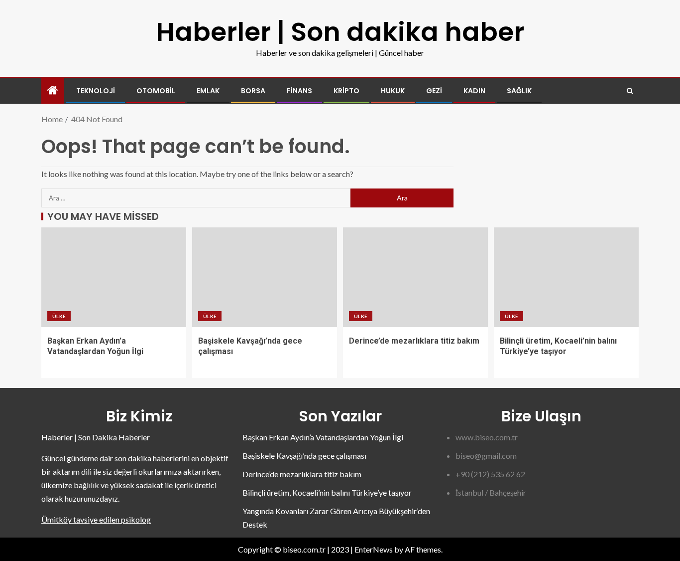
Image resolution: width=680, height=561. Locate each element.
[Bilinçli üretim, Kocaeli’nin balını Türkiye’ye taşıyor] (566, 277)
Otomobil (155, 91)
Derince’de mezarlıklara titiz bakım (414, 341)
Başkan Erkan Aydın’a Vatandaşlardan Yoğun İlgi (322, 437)
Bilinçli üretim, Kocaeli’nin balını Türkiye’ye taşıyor (327, 492)
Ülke (59, 316)
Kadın (474, 91)
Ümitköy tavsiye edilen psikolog (96, 519)
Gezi (434, 91)
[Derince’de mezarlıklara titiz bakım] (415, 277)
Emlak (208, 91)
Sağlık (519, 91)
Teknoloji (95, 91)
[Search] (630, 91)
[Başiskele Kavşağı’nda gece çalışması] (264, 277)
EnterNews (373, 549)
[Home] (52, 90)
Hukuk (393, 91)
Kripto (346, 91)
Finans (299, 91)
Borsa (253, 91)
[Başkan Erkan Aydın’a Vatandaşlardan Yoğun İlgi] (113, 277)
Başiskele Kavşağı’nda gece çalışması (304, 455)
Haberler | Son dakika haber (340, 31)
